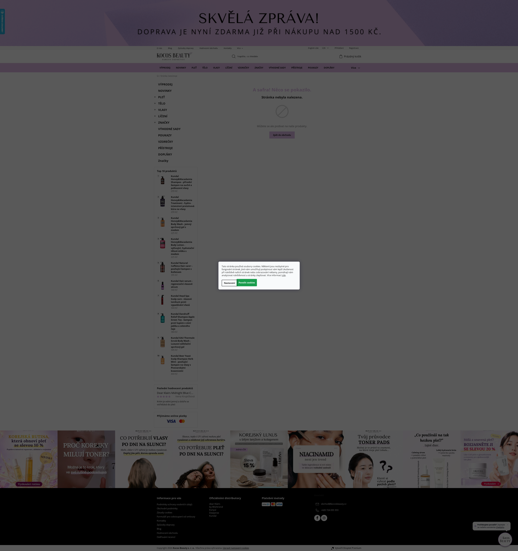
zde (284, 275)
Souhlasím (247, 282)
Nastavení (229, 283)
